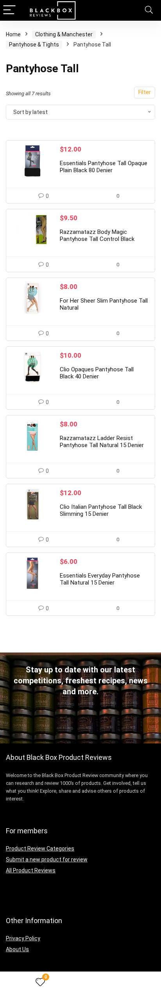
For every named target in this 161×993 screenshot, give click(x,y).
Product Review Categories (40, 848)
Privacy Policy (23, 938)
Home (13, 34)
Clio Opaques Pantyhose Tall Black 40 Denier (97, 373)
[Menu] (9, 10)
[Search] (149, 10)
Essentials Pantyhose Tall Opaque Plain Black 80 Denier (103, 167)
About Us (17, 949)
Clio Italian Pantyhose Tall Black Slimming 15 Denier (101, 510)
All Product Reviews (30, 870)
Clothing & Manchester (64, 34)
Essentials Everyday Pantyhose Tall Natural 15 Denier (100, 579)
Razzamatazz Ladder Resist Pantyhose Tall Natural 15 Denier (102, 442)
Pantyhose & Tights (34, 44)
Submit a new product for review (47, 859)
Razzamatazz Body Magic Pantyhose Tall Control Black (97, 235)
